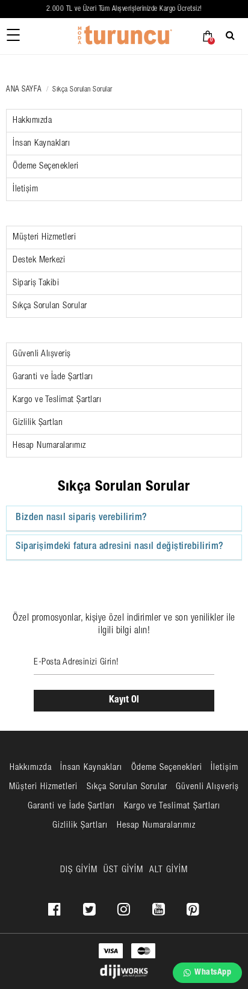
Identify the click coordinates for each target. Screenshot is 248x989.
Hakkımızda (32, 120)
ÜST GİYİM (123, 870)
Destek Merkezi (39, 260)
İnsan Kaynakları (41, 143)
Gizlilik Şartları (38, 422)
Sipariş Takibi (36, 283)
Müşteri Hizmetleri (44, 237)
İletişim (25, 189)
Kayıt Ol (124, 700)
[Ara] (232, 35)
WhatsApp (212, 973)
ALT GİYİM (168, 870)
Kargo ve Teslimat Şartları (57, 400)
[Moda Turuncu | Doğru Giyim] (124, 36)
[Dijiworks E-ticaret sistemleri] (124, 972)
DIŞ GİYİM (79, 870)
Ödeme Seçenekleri (46, 166)
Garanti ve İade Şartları (53, 377)
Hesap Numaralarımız (49, 445)
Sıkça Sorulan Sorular (50, 306)
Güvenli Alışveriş (42, 354)
